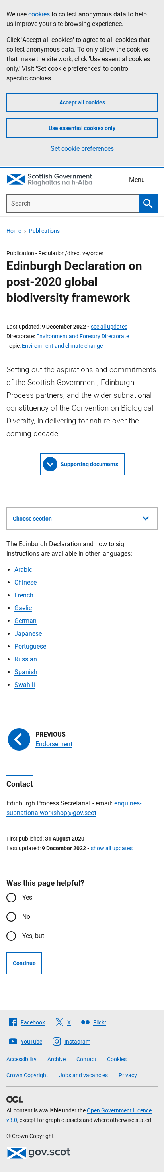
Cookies (117, 1059)
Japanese (28, 633)
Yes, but (33, 936)
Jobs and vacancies (83, 1075)
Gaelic (23, 608)
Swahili (24, 685)
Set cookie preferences (82, 148)
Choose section (32, 518)
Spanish (25, 672)
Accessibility (21, 1059)
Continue (24, 963)
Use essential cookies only (82, 128)
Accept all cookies (82, 102)
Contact (86, 1059)
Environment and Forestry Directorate (82, 336)
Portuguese (30, 646)
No (26, 916)
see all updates (109, 326)
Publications (44, 231)
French (23, 595)
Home (13, 231)
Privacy (128, 1075)
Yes (27, 897)
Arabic (23, 569)
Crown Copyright (27, 1075)
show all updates (112, 848)
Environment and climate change (62, 346)
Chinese (25, 582)
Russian (25, 659)
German (25, 621)
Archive (56, 1059)
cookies (39, 14)
